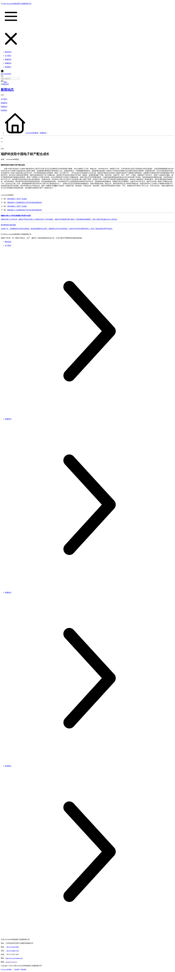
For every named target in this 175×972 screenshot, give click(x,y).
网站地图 (23, 969)
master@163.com (11, 962)
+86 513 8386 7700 (12, 951)
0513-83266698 (6, 74)
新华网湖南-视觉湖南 (8, 225)
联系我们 (4, 110)
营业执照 (17, 969)
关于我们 (4, 99)
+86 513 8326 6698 (12, 947)
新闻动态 (7, 89)
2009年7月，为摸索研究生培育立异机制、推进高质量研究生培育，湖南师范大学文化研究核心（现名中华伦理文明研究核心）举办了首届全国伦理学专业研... (57, 229)
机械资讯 (4, 103)
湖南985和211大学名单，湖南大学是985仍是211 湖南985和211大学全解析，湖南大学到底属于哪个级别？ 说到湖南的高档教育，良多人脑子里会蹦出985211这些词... (59, 219)
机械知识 (4, 106)
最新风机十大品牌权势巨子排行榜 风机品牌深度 (24, 202)
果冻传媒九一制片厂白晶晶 (17, 199)
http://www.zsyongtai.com (14, 958)
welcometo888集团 (32, 133)
